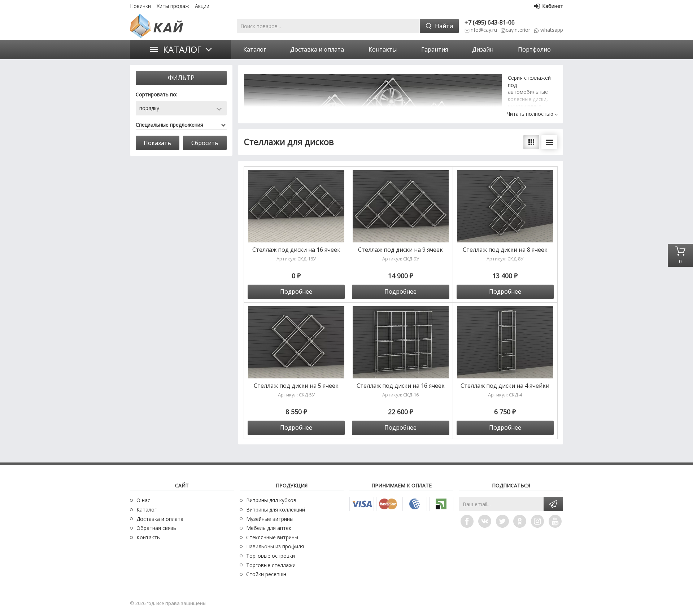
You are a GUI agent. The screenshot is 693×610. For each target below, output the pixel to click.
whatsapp (551, 29)
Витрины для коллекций (275, 509)
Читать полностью (530, 113)
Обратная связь (156, 528)
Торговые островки (270, 555)
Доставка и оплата (159, 518)
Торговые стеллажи (271, 565)
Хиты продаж (173, 6)
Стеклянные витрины (272, 537)
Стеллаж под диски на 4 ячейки (505, 386)
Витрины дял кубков (271, 500)
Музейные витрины (269, 518)
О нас (143, 500)
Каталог (182, 49)
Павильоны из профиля (275, 546)
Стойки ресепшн (266, 574)
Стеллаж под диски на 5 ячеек (296, 386)
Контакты (148, 537)
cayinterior (518, 29)
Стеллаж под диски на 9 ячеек (400, 250)
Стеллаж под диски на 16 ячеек (296, 250)
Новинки (140, 6)
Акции (202, 6)
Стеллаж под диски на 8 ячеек (505, 250)
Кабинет (552, 6)
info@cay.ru (483, 29)
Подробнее (296, 291)
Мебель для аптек (268, 528)
